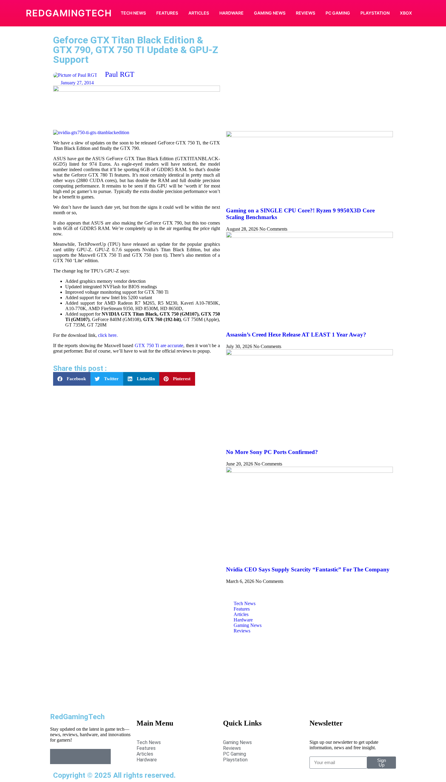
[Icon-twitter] (72, 756)
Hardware (231, 12)
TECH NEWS (133, 12)
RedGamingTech (69, 13)
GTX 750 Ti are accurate (159, 345)
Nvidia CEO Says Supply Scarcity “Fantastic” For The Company (308, 569)
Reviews (305, 12)
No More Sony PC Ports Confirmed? (272, 452)
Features (167, 12)
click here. (108, 335)
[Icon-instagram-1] (88, 756)
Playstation (375, 12)
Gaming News (270, 12)
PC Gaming (338, 12)
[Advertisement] (309, 82)
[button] (71, 379)
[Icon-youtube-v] (103, 756)
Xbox (406, 12)
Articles (198, 12)
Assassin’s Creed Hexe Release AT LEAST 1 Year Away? (296, 334)
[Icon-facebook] (57, 756)
